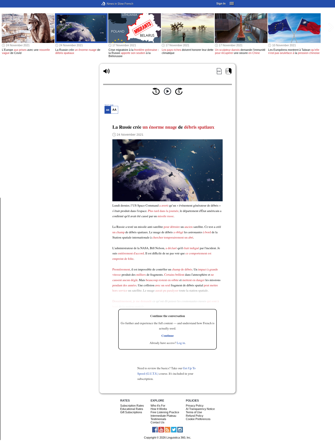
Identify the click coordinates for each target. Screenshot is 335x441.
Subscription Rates (132, 405)
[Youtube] (161, 429)
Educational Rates (131, 408)
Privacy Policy (194, 405)
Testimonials (158, 419)
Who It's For (158, 405)
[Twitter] (174, 429)
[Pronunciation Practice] (228, 71)
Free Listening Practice (165, 412)
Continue (167, 335)
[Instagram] (180, 429)
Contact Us (157, 422)
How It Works (159, 408)
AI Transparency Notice (200, 408)
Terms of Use (194, 412)
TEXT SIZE (109, 105)
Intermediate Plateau (163, 415)
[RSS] (167, 429)
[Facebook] (155, 429)
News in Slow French (108, 3)
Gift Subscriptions (131, 412)
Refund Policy (194, 415)
